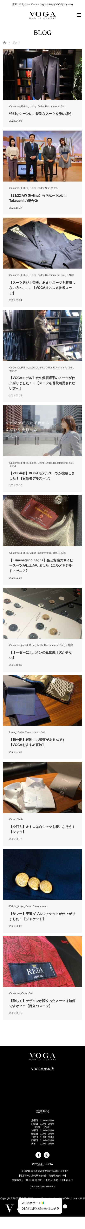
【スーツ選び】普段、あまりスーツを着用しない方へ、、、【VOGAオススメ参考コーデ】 (42, 288)
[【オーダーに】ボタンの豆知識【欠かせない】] (42, 613)
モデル (54, 188)
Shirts (20, 819)
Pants (40, 645)
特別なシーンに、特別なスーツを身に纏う (40, 113)
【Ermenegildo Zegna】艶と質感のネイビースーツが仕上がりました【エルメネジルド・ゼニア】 (41, 565)
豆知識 (70, 275)
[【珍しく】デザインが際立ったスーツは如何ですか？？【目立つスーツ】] (42, 961)
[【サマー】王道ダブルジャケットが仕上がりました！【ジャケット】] (42, 874)
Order (41, 106)
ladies (33, 462)
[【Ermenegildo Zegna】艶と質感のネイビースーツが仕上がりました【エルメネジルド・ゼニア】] (42, 520)
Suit (63, 106)
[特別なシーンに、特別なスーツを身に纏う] (42, 74)
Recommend (52, 106)
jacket (33, 367)
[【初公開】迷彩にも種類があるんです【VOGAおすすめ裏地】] (42, 700)
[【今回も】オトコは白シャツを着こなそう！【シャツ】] (42, 787)
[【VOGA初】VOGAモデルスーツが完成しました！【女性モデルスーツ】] (42, 430)
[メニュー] (79, 15)
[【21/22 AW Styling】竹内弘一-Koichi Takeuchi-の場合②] (42, 156)
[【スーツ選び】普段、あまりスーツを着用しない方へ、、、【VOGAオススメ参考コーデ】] (42, 243)
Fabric (24, 106)
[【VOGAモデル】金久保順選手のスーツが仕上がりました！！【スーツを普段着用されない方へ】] (42, 335)
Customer (14, 106)
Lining (33, 106)
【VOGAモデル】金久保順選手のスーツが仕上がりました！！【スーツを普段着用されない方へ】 (42, 383)
